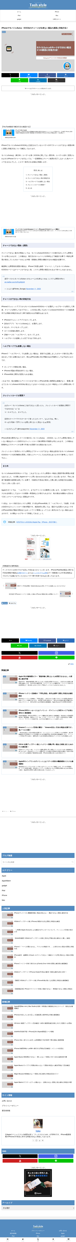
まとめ (30, 188)
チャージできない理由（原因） (38, 175)
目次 (35, 170)
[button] (56, 80)
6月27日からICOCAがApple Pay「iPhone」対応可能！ (37, 522)
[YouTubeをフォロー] (19, 657)
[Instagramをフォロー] (56, 653)
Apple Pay (13, 603)
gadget (63, 1236)
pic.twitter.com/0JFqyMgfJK (15, 282)
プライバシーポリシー (10, 1105)
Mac (38, 1236)
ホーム (13, 1231)
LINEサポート (23, 572)
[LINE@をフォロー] (56, 657)
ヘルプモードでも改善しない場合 (39, 181)
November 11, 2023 (33, 288)
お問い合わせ (7, 1101)
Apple (63, 1233)
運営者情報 (6, 1110)
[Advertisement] (38, 109)
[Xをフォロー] (19, 653)
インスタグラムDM (40, 572)
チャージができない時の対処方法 (39, 178)
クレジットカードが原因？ (36, 185)
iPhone (5, 603)
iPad (13, 1236)
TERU (38, 1131)
